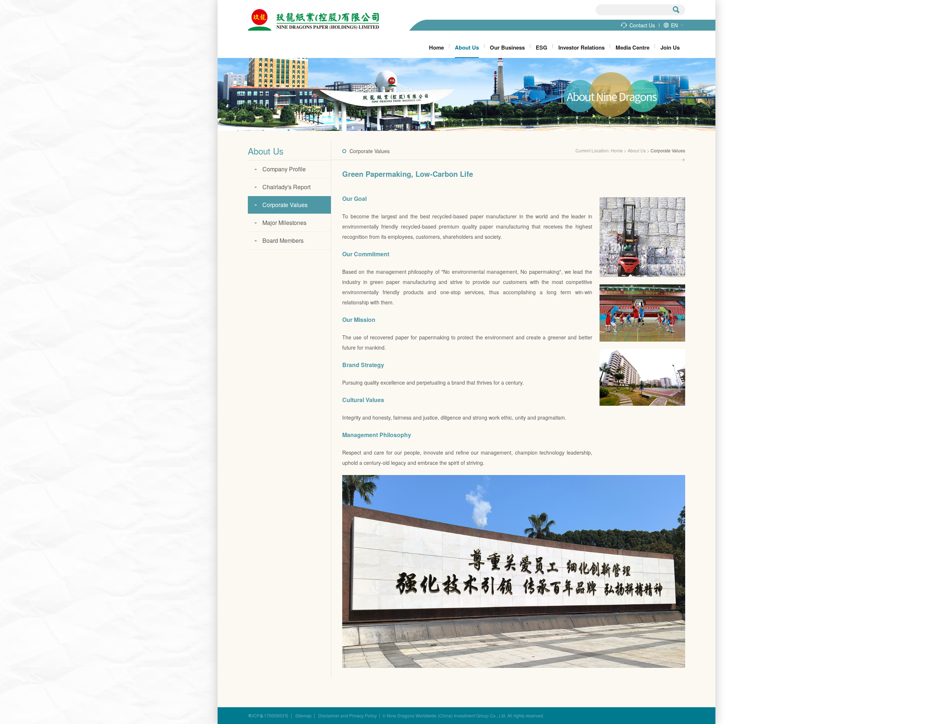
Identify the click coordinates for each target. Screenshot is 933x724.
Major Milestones (284, 222)
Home (436, 47)
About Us (467, 47)
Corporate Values (285, 205)
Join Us (670, 47)
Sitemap (303, 716)
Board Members (283, 240)
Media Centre (632, 47)
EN (674, 25)
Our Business (507, 47)
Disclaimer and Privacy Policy (347, 716)
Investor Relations (581, 47)
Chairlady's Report (286, 187)
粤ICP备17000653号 (268, 716)
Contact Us (642, 25)
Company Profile (284, 169)
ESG (541, 47)
